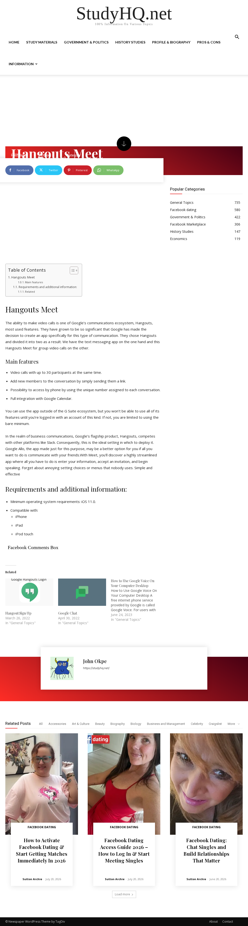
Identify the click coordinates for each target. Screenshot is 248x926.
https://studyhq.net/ (96, 668)
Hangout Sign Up (18, 613)
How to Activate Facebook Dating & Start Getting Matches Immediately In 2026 (41, 850)
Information (21, 64)
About (213, 921)
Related (30, 291)
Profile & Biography (171, 42)
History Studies (130, 42)
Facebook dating (42, 827)
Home (14, 42)
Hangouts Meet (23, 277)
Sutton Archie (32, 879)
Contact (227, 921)
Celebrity (197, 724)
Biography (117, 724)
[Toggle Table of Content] (71, 270)
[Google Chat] (82, 592)
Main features (34, 282)
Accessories (57, 724)
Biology (136, 724)
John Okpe (95, 661)
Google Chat (67, 613)
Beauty (100, 724)
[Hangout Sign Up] (29, 592)
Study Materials (41, 42)
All (41, 724)
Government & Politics (86, 42)
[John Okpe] (64, 668)
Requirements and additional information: (48, 287)
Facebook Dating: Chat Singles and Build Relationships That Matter (206, 850)
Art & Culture (80, 724)
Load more (122, 894)
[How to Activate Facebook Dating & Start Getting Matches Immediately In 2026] (41, 784)
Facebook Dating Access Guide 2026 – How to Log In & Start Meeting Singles (124, 850)
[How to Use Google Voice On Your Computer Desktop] (137, 600)
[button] (237, 37)
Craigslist (215, 724)
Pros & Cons (208, 42)
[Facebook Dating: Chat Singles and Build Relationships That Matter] (206, 784)
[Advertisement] (124, 110)
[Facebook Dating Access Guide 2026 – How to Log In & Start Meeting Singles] (124, 784)
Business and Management (166, 724)
